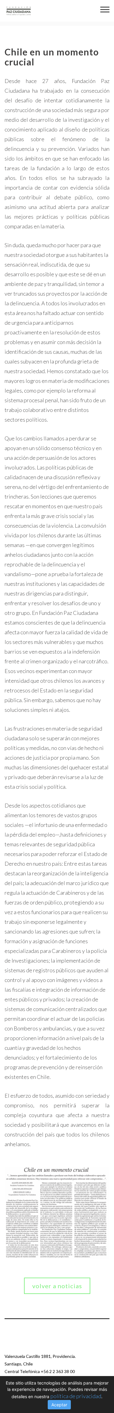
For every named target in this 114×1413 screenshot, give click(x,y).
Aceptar (59, 1404)
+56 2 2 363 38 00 (58, 1371)
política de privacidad (75, 1396)
